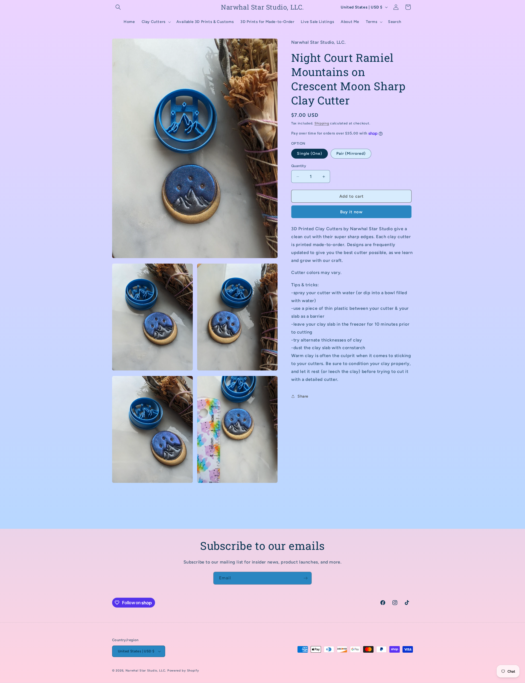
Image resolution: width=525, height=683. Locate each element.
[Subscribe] (305, 578)
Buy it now (351, 211)
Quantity (298, 166)
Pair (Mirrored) (351, 153)
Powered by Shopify (183, 670)
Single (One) (309, 153)
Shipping (321, 123)
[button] (118, 7)
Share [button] (303, 396)
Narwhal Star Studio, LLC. (146, 670)
